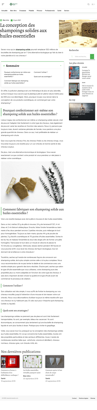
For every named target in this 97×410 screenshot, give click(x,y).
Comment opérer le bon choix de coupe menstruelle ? (53, 372)
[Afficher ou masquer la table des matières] (40, 66)
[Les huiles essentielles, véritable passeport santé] (32, 362)
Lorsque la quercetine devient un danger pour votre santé (86, 74)
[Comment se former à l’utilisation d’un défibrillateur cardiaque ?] (10, 362)
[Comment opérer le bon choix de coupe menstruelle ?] (55, 362)
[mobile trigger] (3, 4)
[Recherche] (88, 4)
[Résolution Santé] (13, 4)
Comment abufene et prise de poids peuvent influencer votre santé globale (82, 112)
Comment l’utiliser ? (40, 72)
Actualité (84, 67)
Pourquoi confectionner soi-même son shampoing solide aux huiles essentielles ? (17, 74)
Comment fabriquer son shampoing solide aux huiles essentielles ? (16, 82)
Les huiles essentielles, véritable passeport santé (31, 371)
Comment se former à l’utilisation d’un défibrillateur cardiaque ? (9, 372)
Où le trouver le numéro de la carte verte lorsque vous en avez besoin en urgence (88, 90)
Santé (3, 378)
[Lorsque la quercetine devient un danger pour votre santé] (74, 73)
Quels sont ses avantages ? (43, 76)
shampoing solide (23, 49)
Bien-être (27, 376)
